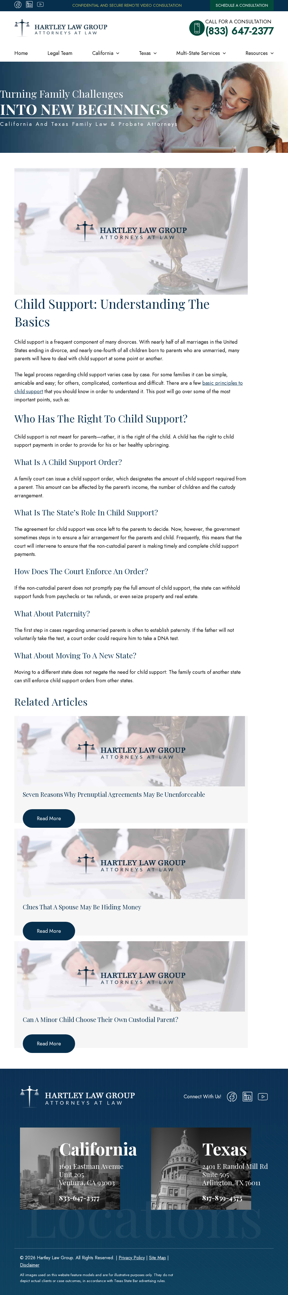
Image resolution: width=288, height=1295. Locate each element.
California (102, 53)
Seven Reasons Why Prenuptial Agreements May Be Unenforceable (114, 794)
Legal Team (60, 53)
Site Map (157, 1257)
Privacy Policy (132, 1257)
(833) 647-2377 (239, 31)
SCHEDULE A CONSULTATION (242, 5)
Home (21, 53)
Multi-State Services (198, 53)
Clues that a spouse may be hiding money (82, 907)
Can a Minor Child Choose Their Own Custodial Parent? (100, 1019)
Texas (145, 53)
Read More (49, 818)
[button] (116, 53)
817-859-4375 (222, 1197)
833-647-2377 (79, 1197)
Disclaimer (29, 1265)
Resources (257, 53)
